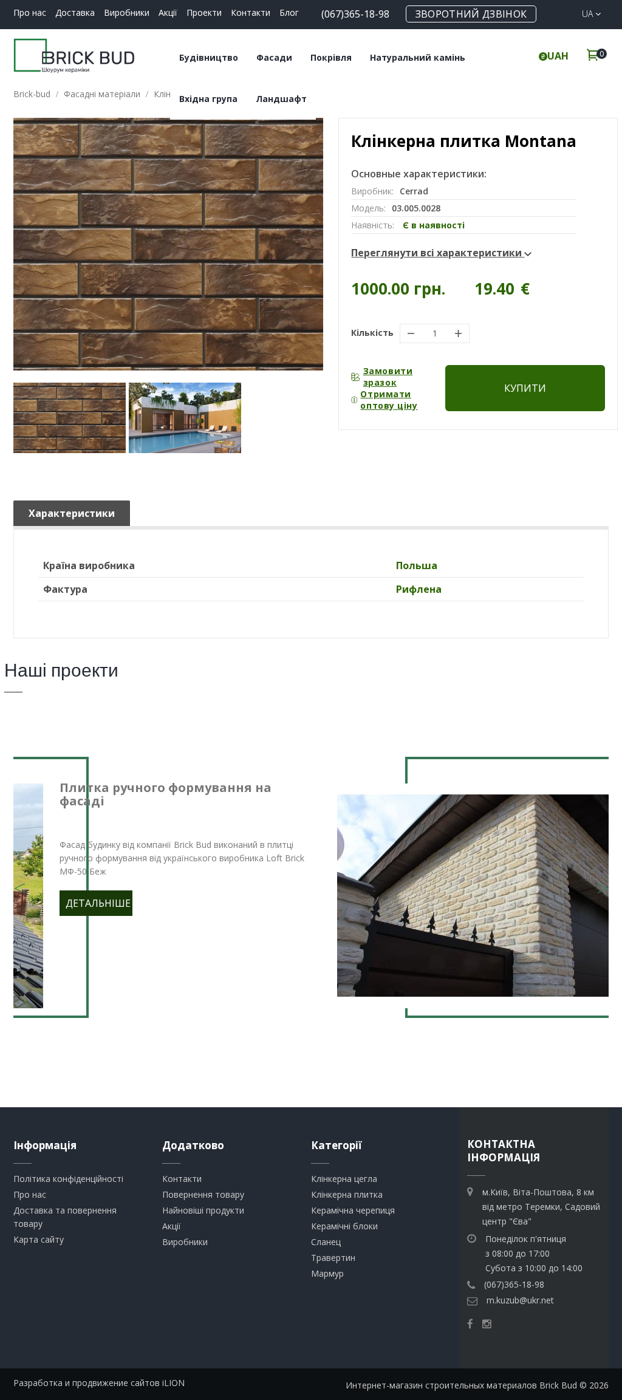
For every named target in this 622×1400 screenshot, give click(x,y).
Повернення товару (203, 1194)
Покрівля (331, 57)
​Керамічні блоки (344, 1226)
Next (602, 881)
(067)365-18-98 (355, 14)
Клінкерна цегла (344, 1178)
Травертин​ (333, 1257)
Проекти (204, 12)
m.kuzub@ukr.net (520, 1300)
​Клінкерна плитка (347, 1194)
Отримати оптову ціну (388, 399)
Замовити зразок (387, 376)
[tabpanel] (311, 896)
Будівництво (208, 57)
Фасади (274, 57)
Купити (525, 388)
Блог (289, 12)
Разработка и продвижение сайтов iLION (99, 1382)
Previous (19, 881)
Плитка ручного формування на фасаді (166, 794)
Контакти (250, 12)
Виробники (126, 12)
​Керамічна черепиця (353, 1210)
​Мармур (327, 1273)
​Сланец (326, 1242)
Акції (168, 12)
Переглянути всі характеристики (437, 252)
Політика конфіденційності (68, 1178)
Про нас (29, 12)
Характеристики (72, 513)
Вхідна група (208, 98)
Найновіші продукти (203, 1210)
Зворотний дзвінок (471, 14)
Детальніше (98, 903)
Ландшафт (281, 98)
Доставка (75, 12)
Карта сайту (38, 1239)
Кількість (372, 332)
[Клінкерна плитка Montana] (69, 418)
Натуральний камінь (417, 57)
